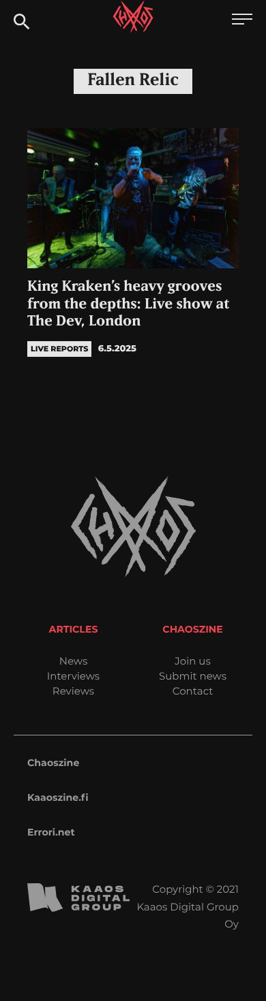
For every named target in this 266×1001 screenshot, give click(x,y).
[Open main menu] (242, 21)
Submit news (192, 676)
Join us (192, 661)
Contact (193, 691)
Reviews (73, 691)
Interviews (73, 676)
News (73, 661)
